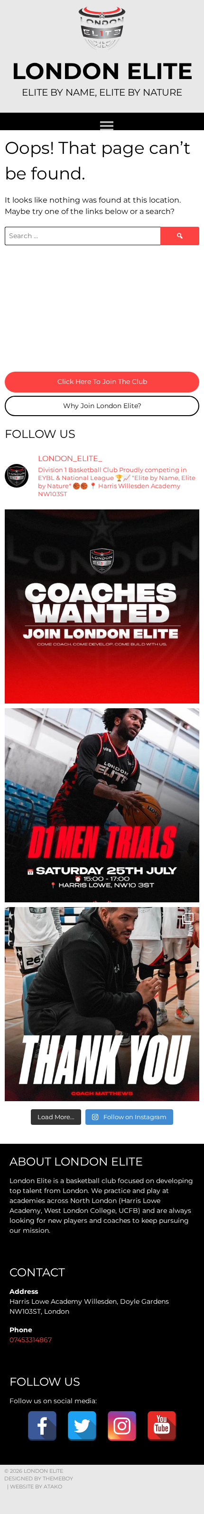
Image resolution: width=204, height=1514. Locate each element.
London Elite (102, 71)
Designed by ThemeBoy (38, 1478)
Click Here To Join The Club (102, 381)
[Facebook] (42, 1426)
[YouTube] (162, 1426)
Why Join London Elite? (102, 405)
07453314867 (30, 1340)
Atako (53, 1486)
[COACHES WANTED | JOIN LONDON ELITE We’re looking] (102, 606)
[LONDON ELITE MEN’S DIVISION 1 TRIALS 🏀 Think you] (102, 805)
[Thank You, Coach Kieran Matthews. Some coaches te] (102, 1004)
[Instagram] (122, 1426)
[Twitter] (82, 1426)
